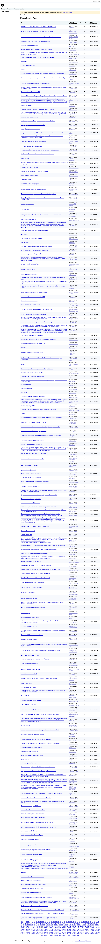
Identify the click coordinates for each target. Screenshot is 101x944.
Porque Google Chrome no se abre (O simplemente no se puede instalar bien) (42, 910)
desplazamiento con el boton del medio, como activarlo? (36, 309)
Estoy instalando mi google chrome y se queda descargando (37, 31)
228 (55, 930)
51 (31, 923)
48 (25, 923)
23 (57, 922)
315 (60, 935)
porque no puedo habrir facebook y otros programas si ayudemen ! (39, 549)
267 (75, 932)
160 (39, 928)
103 (52, 925)
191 (39, 929)
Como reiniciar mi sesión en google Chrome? (33, 141)
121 (98, 925)
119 (93, 925)
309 (45, 935)
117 (88, 925)
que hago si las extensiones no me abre (32, 373)
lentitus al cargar (25, 725)
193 (45, 929)
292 (60, 933)
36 (81, 922)
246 (22, 932)
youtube (23, 347)
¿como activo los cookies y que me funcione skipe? (35, 41)
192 (42, 929)
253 (39, 932)
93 (31, 925)
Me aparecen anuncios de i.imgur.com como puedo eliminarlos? (38, 339)
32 (73, 922)
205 (75, 929)
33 (75, 922)
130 (42, 926)
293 (63, 933)
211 (91, 929)
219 (32, 930)
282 (34, 933)
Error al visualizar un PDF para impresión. (32, 459)
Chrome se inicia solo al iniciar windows (32, 635)
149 (91, 926)
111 (73, 925)
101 (47, 925)
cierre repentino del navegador (29, 465)
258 (52, 932)
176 (80, 928)
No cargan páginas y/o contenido (30, 486)
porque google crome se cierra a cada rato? (33, 125)
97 (38, 925)
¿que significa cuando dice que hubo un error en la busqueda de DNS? (40, 569)
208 (83, 929)
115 (83, 925)
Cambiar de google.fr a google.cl (30, 183)
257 (50, 932)
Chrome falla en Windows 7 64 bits (30, 92)
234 (70, 930)
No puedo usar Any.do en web (29, 301)
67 (61, 923)
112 (75, 925)
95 (34, 925)
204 (73, 929)
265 (70, 932)
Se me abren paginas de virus (29, 845)
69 (64, 923)
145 (80, 926)
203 (70, 929)
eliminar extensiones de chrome (30, 839)
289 (52, 933)
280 (29, 933)
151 (96, 926)
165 (52, 928)
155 (27, 928)
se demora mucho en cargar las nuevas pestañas (35, 250)
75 (76, 923)
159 (37, 928)
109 (67, 925)
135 (55, 926)
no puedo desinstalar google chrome (31, 860)
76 (78, 923)
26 (62, 922)
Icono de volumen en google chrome (31, 709)
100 (44, 925)
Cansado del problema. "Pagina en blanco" (32, 254)
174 (75, 928)
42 (92, 922)
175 (78, 928)
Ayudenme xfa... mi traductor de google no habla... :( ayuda (37, 822)
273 (91, 932)
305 (93, 933)
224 (45, 930)
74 (74, 923)
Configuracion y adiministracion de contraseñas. (34, 906)
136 (57, 926)
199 (60, 929)
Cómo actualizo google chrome (29, 663)
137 (60, 926)
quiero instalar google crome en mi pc (31, 444)
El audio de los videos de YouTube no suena (33, 607)
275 (96, 932)
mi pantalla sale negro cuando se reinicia (32, 734)
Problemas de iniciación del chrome (31, 561)
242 (91, 930)
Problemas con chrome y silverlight (31, 499)
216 (24, 930)
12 (36, 922)
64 (55, 923)
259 (55, 932)
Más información (67, 12)
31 (72, 922)
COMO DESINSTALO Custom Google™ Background (35, 526)
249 (29, 932)
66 (59, 923)
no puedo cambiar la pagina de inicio (31, 700)
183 (98, 928)
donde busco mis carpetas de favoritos (32, 335)
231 (63, 930)
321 (75, 935)
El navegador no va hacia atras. (29, 751)
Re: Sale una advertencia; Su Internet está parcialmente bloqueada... (40, 150)
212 (93, 929)
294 (65, 933)
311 (50, 935)
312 (52, 935)
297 (73, 933)
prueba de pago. (25, 613)
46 (21, 923)
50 (29, 923)
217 (27, 930)
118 (90, 925)
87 (98, 923)
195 (50, 929)
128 (37, 926)
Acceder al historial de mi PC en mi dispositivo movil (35, 578)
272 (88, 932)
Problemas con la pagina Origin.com (31, 806)
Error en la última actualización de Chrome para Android (36, 49)
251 (34, 932)
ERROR (23, 413)
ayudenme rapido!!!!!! (26, 105)
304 (91, 933)
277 (22, 933)
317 (65, 935)
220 (34, 930)
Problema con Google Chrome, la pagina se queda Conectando (38, 409)
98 (40, 925)
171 (68, 928)
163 (47, 928)
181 (93, 928)
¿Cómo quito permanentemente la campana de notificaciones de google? (41, 417)
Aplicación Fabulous (26, 388)
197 (55, 929)
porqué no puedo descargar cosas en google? (33, 189)
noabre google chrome (27, 204)
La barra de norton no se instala (30, 655)
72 (70, 923)
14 (40, 922)
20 (51, 922)
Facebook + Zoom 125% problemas (31, 477)
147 (86, 926)
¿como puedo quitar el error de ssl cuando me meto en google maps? (40, 714)
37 (83, 922)
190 (37, 929)
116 (85, 925)
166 (55, 928)
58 (44, 923)
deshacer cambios (26, 209)
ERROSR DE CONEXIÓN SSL (29, 598)
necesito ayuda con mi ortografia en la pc (32, 440)
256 (47, 932)
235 (73, 930)
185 (24, 929)
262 (63, 932)
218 (29, 930)
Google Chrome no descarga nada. (30, 669)
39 (87, 922)
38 (85, 922)
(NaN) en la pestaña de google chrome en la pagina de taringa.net (39, 917)
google (23, 69)
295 (68, 933)
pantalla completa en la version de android (32, 396)
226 (50, 930)
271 (86, 932)
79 (83, 923)
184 (22, 929)
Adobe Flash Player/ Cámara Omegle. (31, 881)
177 (83, 928)
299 (78, 933)
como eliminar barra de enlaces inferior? (32, 755)
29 (68, 922)
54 (36, 923)
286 (45, 933)
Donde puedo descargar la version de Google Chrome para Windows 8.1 (41, 435)
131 (45, 926)
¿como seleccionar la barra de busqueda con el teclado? (36, 246)
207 (80, 929)
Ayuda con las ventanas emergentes (31, 474)
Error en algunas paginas (28, 65)
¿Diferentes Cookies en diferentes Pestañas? (33, 314)
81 (87, 923)
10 (32, 922)
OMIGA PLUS (25, 242)
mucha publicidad (26, 384)
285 (42, 933)
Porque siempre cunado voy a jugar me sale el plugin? (36, 565)
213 (96, 929)
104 (55, 925)
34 (77, 922)
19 (49, 922)
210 (88, 929)
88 (21, 925)
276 (98, 932)
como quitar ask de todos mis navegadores (33, 810)
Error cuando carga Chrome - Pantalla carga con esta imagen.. (38, 767)
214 (98, 929)
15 (42, 922)
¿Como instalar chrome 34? (28, 687)
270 (83, 932)
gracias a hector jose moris (28, 470)
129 (39, 926)
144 (78, 926)
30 (70, 922)
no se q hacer (25, 695)
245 (98, 930)
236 (75, 930)
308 (42, 935)
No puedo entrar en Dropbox (29, 639)
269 (80, 932)
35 (79, 922)
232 (65, 930)
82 (89, 923)
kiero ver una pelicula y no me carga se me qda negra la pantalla (39, 507)
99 (42, 925)
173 (73, 928)
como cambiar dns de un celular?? (30, 305)
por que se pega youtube (28, 406)
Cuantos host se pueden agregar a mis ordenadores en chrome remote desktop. (43, 78)
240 (86, 930)
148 (88, 926)
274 (93, 932)
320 (73, 935)
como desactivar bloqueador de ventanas (32, 877)
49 (27, 923)
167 (57, 928)
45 (98, 922)
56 (40, 923)
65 (57, 923)
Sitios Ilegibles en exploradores (29, 175)
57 (42, 923)
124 (27, 926)
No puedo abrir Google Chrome (29, 167)
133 (50, 926)
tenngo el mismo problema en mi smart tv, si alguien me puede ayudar (40, 427)
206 (78, 929)
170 (65, 928)
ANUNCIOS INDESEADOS (28, 592)
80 (85, 923)
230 (60, 930)
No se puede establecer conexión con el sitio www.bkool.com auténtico (41, 37)
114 (80, 925)
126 (32, 926)
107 (62, 925)
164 (50, 928)
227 (52, 930)
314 (57, 935)
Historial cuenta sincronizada (29, 674)
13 (38, 922)
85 (94, 923)
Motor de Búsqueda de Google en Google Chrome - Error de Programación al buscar (44, 96)
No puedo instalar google (28, 269)
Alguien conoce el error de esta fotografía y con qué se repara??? (39, 495)
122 (22, 926)
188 (32, 929)
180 (91, 928)
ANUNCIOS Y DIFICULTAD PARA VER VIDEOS (33, 422)
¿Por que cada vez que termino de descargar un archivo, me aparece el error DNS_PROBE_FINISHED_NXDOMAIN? (42, 136)
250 (32, 932)
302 (86, 933)
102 (49, 925)
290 (55, 933)
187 (29, 929)
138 (63, 926)
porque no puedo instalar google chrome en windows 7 (36, 573)
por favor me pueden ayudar (29, 274)
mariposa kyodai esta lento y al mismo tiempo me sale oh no (38, 121)
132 (47, 926)
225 (47, 930)
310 (47, 935)
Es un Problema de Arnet (28, 531)
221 (37, 930)
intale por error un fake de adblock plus (32, 835)
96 (36, 925)
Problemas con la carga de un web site (32, 888)
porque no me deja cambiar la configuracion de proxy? (36, 739)
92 (29, 925)
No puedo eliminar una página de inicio (32, 352)
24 (58, 922)
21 (53, 922)
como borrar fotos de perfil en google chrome (33, 884)
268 (78, 932)
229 (57, 930)
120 (96, 925)
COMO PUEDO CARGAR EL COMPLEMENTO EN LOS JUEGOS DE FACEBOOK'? (42, 914)
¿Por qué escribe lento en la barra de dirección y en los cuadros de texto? (41, 215)
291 (57, 933)
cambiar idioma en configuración (30, 617)
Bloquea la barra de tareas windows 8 (31, 747)
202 (68, 929)
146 (83, 926)
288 (50, 933)
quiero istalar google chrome (29, 831)
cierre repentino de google (28, 704)
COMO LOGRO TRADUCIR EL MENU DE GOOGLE (34, 171)
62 (51, 923)
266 (73, 932)
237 (78, 930)
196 (52, 929)
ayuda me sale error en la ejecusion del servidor (34, 553)
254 (42, 932)
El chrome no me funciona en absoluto (31, 238)
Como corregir (25, 759)
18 (47, 922)
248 (27, 932)
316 (63, 935)
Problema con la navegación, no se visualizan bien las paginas (38, 194)
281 (32, 933)
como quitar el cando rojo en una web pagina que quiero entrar (38, 57)
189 (34, 929)
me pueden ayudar (26, 179)
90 (25, 925)
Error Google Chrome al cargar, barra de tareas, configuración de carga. (40, 650)
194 (47, 929)
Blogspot (23, 872)
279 (27, 933)
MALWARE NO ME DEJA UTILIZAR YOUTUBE (33, 453)
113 (78, 925)
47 (23, 923)
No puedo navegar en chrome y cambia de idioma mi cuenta (37, 109)
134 (52, 926)
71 (68, 923)
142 (73, 926)
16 (43, 922)
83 (91, 923)
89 (23, 925)
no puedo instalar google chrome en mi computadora (35, 83)
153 (22, 928)
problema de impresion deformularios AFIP (33, 297)
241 (88, 930)
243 (93, 930)
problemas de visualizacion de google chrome (33, 431)
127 (34, 926)
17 (45, 922)
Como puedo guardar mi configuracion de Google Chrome (37, 369)
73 (72, 923)
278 (24, 933)
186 (27, 929)
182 (96, 928)
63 (53, 923)
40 (88, 922)
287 (47, 933)
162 (45, 928)
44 (96, 922)
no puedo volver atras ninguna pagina (31, 146)
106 (60, 925)
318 (68, 935)
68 (63, 923)
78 (81, 923)
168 (60, 928)
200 (63, 929)
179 (88, 928)
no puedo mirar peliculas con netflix (31, 892)
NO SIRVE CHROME (26, 535)
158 (34, 928)
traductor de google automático (29, 117)
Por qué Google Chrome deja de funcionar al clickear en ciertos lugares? (41, 743)
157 (32, 928)
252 (37, 932)
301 (83, 933)
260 (57, 932)
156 (29, 928)
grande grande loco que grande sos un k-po (33, 343)
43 (94, 922)
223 (42, 930)
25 (60, 922)
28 (66, 922)
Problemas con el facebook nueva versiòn (32, 376)
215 (22, 930)
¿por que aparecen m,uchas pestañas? (32, 587)
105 (57, 925)
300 (80, 933)
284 (39, 933)
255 (45, 932)
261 (60, 932)
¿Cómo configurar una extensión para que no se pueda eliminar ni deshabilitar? (43, 545)
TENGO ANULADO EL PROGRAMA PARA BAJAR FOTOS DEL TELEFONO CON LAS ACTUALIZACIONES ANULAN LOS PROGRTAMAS (43, 775)
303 (88, 933)
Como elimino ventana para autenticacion (32, 582)
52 (33, 923)
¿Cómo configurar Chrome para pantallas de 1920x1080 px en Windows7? (41, 793)
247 (24, 932)
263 (65, 932)
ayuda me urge (25, 158)
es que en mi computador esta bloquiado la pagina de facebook (38, 771)
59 (46, 923)
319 (70, 935)
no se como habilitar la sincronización (31, 854)
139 (65, 926)
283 (37, 933)
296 (70, 933)
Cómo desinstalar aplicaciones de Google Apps (34, 292)
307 (98, 933)
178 (86, 928)
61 (49, 923)
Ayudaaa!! (24, 234)
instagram (24, 61)
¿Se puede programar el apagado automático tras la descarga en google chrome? (43, 73)
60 (48, 923)
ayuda (22, 364)
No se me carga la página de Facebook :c (32, 814)
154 (24, 928)
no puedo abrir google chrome (29, 45)
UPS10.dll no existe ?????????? (29, 626)
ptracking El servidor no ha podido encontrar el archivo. (36, 798)
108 (65, 925)
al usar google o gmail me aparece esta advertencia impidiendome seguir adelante (44, 322)
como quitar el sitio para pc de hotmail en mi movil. (35, 481)
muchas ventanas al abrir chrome (30, 503)
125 (29, 926)
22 (55, 922)
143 (75, 926)
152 (98, 926)
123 (24, 926)
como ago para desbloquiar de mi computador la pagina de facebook (40, 730)
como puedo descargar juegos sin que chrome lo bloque (36, 897)
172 (70, 928)
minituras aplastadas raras (28, 763)
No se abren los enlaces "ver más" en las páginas (34, 230)
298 (75, 933)
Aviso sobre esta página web (83, 941)
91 (27, 925)
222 (39, 930)
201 (65, 929)
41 (90, 922)
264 (68, 932)
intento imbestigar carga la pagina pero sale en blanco (36, 849)
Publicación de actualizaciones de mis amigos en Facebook (37, 154)
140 (68, 926)
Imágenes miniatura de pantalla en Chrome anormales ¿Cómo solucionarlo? (42, 133)
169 (63, 928)
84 (93, 923)
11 (34, 922)
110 (70, 925)
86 (96, 923)
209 (86, 929)
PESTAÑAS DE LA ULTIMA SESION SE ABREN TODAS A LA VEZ (38, 27)
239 (83, 930)
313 (55, 935)
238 (80, 930)
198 (57, 929)
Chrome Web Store (26, 683)
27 (64, 922)
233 (68, 930)
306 (96, 933)
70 (66, 923)
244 (96, 930)
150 (93, 926)
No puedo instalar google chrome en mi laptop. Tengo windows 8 (39, 678)
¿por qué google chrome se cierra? (30, 129)
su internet (24, 392)
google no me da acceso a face (30, 264)
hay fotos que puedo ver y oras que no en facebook (35, 659)
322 (78, 935)
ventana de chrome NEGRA (28, 219)
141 (70, 926)
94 (32, 925)
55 (38, 923)
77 (79, 923)
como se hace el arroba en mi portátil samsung (34, 817)
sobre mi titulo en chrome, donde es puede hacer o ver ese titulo (39, 827)
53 (34, 923)
